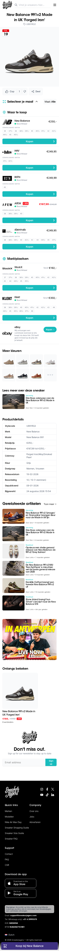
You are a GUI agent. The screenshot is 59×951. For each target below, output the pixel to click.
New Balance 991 (35, 437)
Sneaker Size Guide (14, 833)
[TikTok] (47, 794)
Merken (8, 811)
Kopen (40, 141)
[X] (52, 789)
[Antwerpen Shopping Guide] (29, 639)
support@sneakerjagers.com (23, 916)
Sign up (51, 762)
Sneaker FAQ (11, 838)
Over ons (33, 811)
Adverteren (35, 822)
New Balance (32, 431)
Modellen (9, 816)
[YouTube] (41, 794)
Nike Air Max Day (13, 822)
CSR (7, 865)
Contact (9, 854)
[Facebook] (47, 789)
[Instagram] (41, 789)
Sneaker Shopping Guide (17, 827)
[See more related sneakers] (50, 375)
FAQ (7, 859)
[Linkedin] (52, 794)
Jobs (31, 816)
